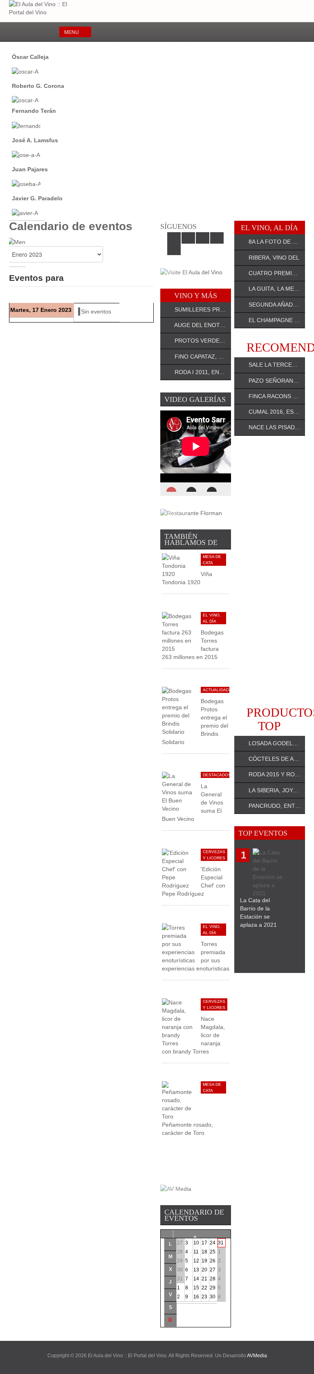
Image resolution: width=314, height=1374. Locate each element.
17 (204, 1243)
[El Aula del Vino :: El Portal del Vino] (43, 8)
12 (196, 1261)
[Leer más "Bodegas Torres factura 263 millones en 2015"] (178, 631)
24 (212, 1243)
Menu (71, 31)
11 (196, 1252)
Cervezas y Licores (214, 855)
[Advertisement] (269, 570)
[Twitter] (262, 32)
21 (204, 1279)
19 (204, 1261)
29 (212, 1288)
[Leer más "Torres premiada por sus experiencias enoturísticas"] (178, 943)
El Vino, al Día (212, 618)
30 (212, 1297)
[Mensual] (16, 241)
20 (204, 1270)
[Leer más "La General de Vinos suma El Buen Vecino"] (178, 791)
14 (196, 1279)
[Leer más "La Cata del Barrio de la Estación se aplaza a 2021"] (269, 872)
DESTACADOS (217, 775)
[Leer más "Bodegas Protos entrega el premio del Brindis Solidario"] (178, 710)
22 (204, 1288)
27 (212, 1270)
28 (212, 1279)
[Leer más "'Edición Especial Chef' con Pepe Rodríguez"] (178, 868)
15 (196, 1288)
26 (212, 1261)
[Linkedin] (276, 32)
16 (196, 1297)
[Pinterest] (303, 32)
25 (212, 1252)
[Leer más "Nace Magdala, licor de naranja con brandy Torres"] (178, 1022)
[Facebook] (249, 32)
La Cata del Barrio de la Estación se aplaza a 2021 (258, 912)
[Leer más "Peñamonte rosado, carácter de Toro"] (178, 1100)
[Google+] (289, 32)
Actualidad (216, 690)
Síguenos (178, 226)
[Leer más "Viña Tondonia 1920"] (178, 565)
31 (221, 1243)
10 (196, 1243)
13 (196, 1270)
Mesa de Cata (212, 559)
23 (204, 1297)
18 (204, 1252)
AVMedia (257, 1355)
